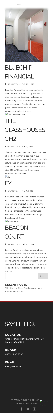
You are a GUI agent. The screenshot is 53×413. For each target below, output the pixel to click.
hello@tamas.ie (13, 366)
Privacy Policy (19, 400)
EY (7, 183)
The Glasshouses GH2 (24, 129)
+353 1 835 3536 (14, 354)
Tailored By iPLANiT (26, 403)
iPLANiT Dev (14, 84)
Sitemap (34, 400)
